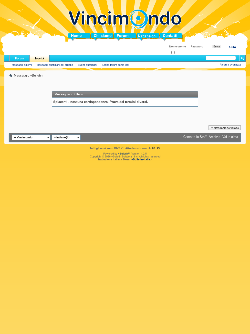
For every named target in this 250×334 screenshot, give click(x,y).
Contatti (165, 37)
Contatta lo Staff (195, 137)
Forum (119, 37)
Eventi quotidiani (87, 64)
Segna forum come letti (115, 64)
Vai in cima (230, 137)
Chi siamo (98, 37)
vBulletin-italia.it (141, 159)
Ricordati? (181, 52)
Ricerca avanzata (230, 64)
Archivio (214, 137)
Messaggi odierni (22, 64)
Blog (140, 37)
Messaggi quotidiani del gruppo (55, 64)
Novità (39, 58)
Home (72, 37)
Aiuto (232, 47)
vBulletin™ (124, 153)
